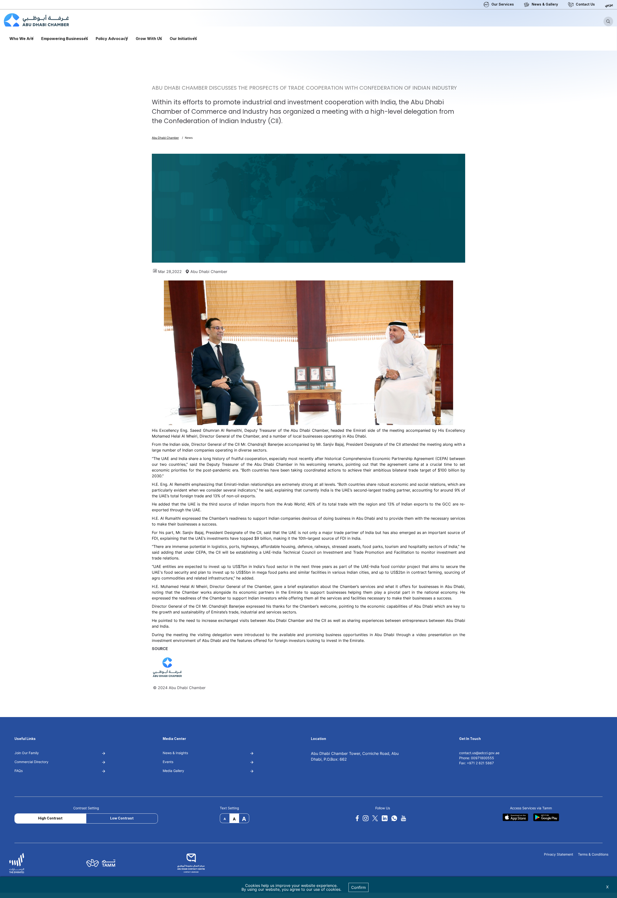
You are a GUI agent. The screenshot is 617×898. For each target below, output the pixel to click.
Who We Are (21, 38)
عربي (609, 5)
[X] (375, 818)
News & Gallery (545, 4)
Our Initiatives (183, 38)
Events (168, 762)
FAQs (18, 771)
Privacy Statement (558, 854)
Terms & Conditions (593, 854)
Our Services (502, 4)
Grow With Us (149, 38)
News (189, 138)
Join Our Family (26, 753)
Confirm (358, 887)
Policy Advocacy (112, 38)
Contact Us (585, 4)
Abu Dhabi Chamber (165, 138)
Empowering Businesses (64, 38)
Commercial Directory (31, 762)
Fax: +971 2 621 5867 (476, 763)
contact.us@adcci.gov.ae (479, 753)
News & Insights (175, 753)
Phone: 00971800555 (476, 758)
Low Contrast (122, 818)
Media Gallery (173, 771)
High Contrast (50, 818)
